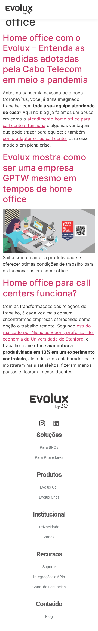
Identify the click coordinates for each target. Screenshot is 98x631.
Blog (49, 616)
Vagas (49, 537)
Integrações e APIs (49, 577)
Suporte (49, 567)
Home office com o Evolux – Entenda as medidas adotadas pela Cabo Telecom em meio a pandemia (45, 58)
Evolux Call (49, 487)
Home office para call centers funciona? (46, 287)
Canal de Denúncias (49, 587)
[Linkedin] (56, 423)
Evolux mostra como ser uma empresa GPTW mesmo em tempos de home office (44, 178)
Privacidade (49, 527)
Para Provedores (49, 457)
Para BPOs (49, 447)
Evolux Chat (49, 497)
